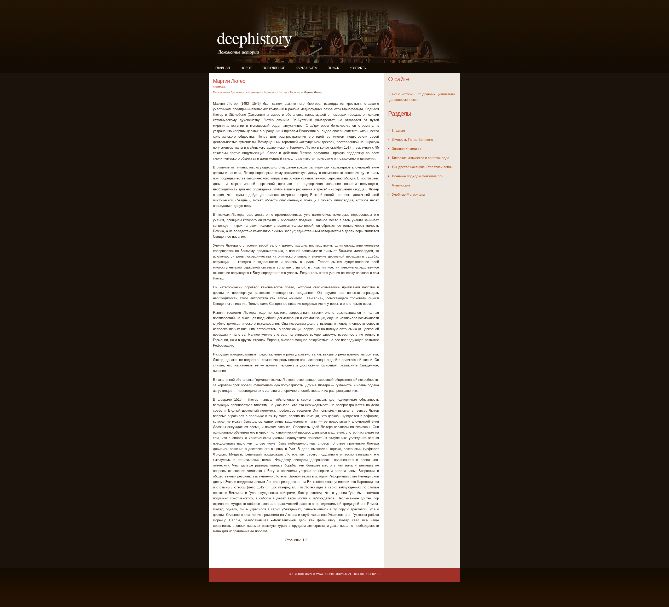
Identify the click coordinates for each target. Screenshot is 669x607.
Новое (246, 68)
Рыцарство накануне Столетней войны (422, 167)
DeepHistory (254, 37)
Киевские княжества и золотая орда (420, 158)
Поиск (333, 68)
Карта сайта (306, 68)
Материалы (220, 92)
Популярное (274, 68)
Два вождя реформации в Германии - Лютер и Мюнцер (266, 92)
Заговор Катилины (406, 149)
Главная (222, 68)
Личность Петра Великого (412, 140)
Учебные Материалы (408, 194)
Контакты (358, 68)
